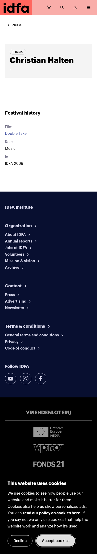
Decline (20, 541)
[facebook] (40, 378)
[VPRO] (48, 448)
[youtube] (10, 378)
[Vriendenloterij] (48, 413)
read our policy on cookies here (51, 513)
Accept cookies (55, 541)
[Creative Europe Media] (48, 431)
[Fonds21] (48, 464)
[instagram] (25, 378)
